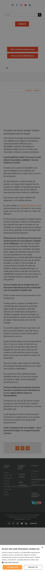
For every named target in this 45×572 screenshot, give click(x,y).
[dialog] (22, 558)
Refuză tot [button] (33, 567)
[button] (22, 562)
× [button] (42, 547)
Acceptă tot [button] (12, 567)
